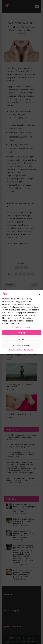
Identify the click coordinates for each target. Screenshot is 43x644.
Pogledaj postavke (21, 345)
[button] (39, 294)
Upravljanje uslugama (21, 327)
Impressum (28, 349)
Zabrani (21, 339)
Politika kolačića (15, 349)
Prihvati (22, 333)
